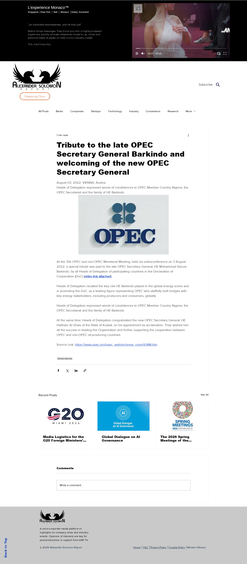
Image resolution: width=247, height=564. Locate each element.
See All (204, 394)
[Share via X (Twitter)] (67, 370)
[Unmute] (143, 53)
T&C (146, 547)
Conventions (153, 111)
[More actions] (188, 135)
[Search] (218, 84)
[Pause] (137, 53)
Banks (59, 111)
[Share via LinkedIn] (76, 370)
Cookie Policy (177, 547)
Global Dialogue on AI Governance (121, 438)
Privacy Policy (158, 547)
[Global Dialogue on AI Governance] (123, 416)
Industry (134, 111)
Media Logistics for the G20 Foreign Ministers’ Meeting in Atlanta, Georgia (63, 438)
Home (136, 547)
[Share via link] (85, 370)
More (189, 111)
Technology (115, 111)
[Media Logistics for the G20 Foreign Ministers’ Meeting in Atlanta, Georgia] (65, 416)
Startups (96, 111)
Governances (64, 358)
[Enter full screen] (225, 53)
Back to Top (5, 548)
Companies (77, 111)
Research (173, 111)
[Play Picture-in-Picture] (218, 53)
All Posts (44, 111)
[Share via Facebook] (58, 370)
